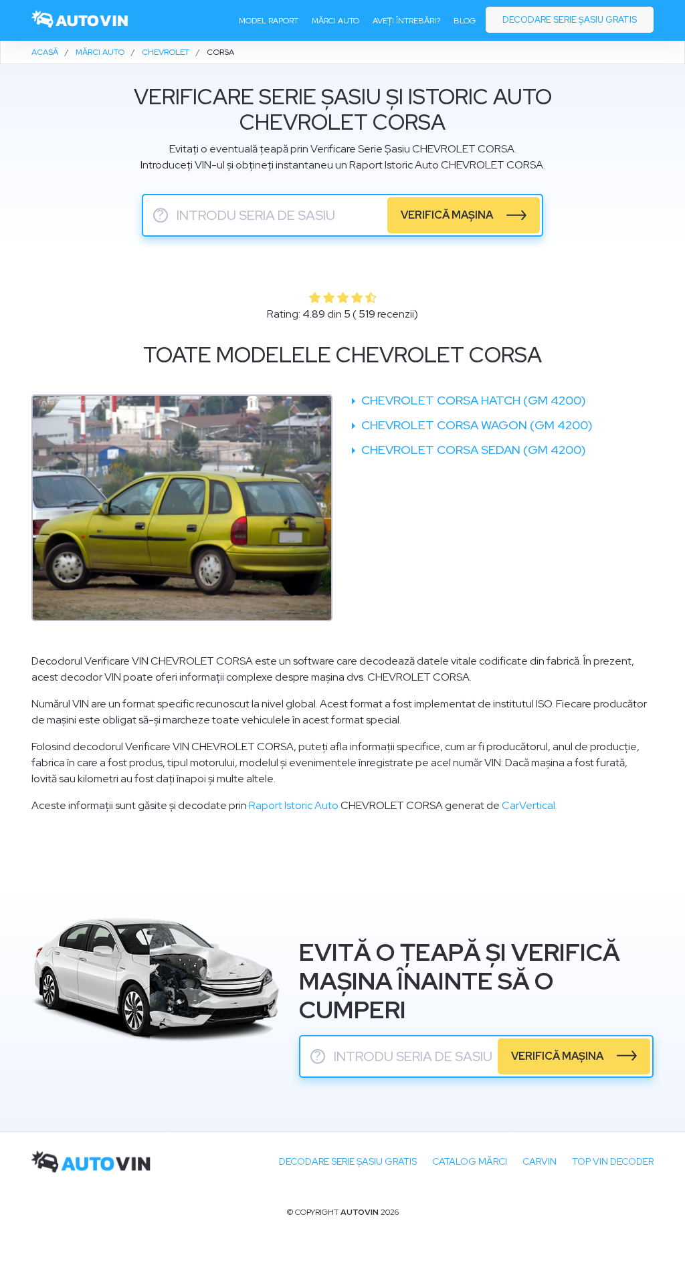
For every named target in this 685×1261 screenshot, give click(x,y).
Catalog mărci (469, 1161)
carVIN (539, 1161)
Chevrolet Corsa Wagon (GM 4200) (476, 425)
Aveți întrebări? (406, 20)
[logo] (80, 20)
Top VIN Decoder (613, 1161)
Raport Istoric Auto (293, 805)
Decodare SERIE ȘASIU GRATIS (348, 1161)
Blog (465, 20)
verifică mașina (447, 215)
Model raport (268, 20)
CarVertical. (529, 805)
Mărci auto (335, 20)
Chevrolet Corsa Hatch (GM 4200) (472, 400)
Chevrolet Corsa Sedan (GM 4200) (472, 449)
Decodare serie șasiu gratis (569, 19)
